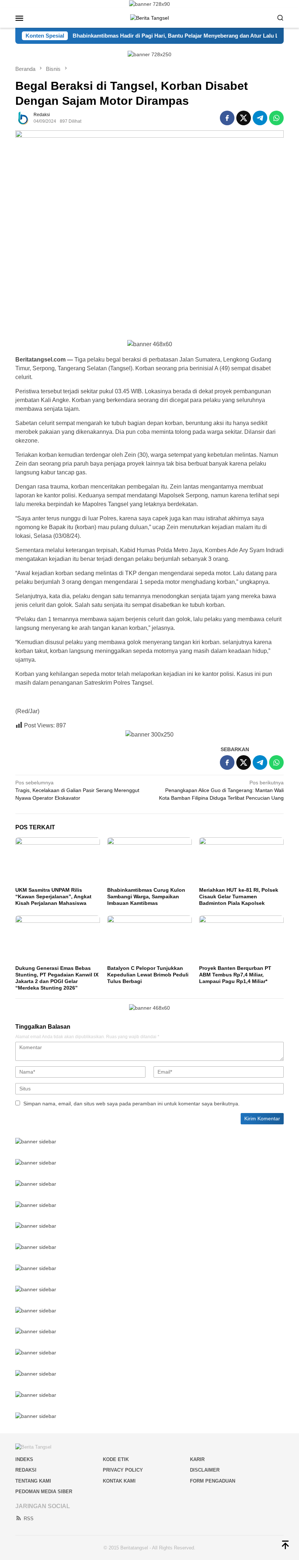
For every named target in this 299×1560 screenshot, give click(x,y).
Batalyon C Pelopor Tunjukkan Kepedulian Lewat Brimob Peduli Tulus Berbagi (148, 974)
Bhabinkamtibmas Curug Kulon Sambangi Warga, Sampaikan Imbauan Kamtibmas (146, 896)
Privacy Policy (123, 1470)
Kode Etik (116, 1459)
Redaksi (25, 1470)
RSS (29, 1518)
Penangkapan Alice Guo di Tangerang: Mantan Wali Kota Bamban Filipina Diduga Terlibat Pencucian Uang (221, 790)
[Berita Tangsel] (149, 17)
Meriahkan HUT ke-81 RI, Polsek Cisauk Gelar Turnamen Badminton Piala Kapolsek (238, 896)
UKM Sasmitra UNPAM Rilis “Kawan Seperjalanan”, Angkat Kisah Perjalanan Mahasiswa (53, 896)
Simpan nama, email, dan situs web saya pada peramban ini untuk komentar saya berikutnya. (131, 1103)
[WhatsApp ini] (276, 118)
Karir (197, 1459)
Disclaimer (205, 1470)
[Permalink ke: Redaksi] (22, 118)
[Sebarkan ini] (227, 118)
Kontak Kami (119, 1481)
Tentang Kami (33, 1481)
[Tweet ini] (243, 118)
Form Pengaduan (212, 1481)
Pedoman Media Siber (43, 1491)
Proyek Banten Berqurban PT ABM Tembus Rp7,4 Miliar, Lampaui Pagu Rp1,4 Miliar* (235, 974)
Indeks (24, 1459)
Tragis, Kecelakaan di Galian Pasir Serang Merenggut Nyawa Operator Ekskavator (77, 790)
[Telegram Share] (260, 118)
